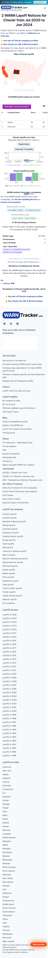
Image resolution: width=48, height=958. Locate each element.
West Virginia (8, 941)
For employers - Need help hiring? (18, 442)
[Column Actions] (24, 113)
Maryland (7, 841)
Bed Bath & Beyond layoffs (14, 521)
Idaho (5, 815)
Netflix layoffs (9, 573)
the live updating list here (26, 199)
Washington (8, 934)
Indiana (6, 822)
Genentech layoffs (11, 532)
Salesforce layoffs (11, 581)
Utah (5, 923)
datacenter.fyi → (40, 2)
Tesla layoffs (8, 584)
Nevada (6, 886)
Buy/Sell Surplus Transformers (16, 502)
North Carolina (9, 867)
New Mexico (8, 882)
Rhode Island (8, 904)
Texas (5, 919)
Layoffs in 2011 (9, 670)
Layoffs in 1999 (9, 715)
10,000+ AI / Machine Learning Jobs (18, 476)
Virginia (6, 926)
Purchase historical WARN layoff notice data (22, 364)
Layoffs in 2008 (10, 681)
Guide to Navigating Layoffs (15, 421)
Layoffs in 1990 (9, 748)
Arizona (6, 782)
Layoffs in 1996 (9, 726)
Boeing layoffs (9, 525)
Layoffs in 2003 (10, 700)
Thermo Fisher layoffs (12, 588)
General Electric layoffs (13, 536)
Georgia (6, 804)
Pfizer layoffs (8, 577)
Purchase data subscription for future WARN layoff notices (22, 369)
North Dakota (9, 871)
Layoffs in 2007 (9, 685)
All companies (9, 603)
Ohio (5, 889)
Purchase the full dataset (16, 107)
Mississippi (7, 860)
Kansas (6, 826)
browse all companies (11, 202)
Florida (6, 800)
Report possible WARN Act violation (18, 465)
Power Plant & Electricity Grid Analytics (20, 491)
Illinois (5, 819)
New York (7, 771)
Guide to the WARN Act (13, 425)
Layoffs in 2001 (9, 707)
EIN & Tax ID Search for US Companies (20, 488)
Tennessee (7, 915)
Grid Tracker (8, 495)
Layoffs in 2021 (9, 633)
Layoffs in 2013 (9, 663)
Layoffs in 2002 (10, 703)
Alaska (5, 774)
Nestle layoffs (9, 570)
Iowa (5, 811)
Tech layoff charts (11, 412)
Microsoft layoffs (10, 566)
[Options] (44, 8)
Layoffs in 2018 (9, 644)
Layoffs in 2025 (10, 618)
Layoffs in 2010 (9, 674)
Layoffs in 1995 (9, 729)
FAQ (4, 450)
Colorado (5, 36)
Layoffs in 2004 (10, 696)
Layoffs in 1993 (9, 737)
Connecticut (8, 789)
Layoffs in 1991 (9, 744)
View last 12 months (24, 149)
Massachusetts (9, 837)
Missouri (6, 856)
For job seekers (9, 446)
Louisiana (7, 834)
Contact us (7, 461)
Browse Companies (11, 454)
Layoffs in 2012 (9, 666)
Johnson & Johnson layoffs (14, 551)
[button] (39, 944)
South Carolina (9, 908)
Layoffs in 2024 (10, 622)
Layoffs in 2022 (10, 629)
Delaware (7, 796)
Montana (6, 863)
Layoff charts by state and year (17, 391)
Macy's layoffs (9, 555)
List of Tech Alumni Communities (17, 429)
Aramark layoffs (10, 518)
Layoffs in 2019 (9, 640)
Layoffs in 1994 (9, 733)
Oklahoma (7, 893)
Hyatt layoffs (8, 544)
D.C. (4, 793)
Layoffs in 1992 (9, 741)
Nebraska (7, 874)
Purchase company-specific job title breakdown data (24, 375)
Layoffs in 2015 (9, 655)
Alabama (6, 778)
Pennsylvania (8, 900)
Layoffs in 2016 (9, 651)
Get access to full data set (14, 360)
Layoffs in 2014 (9, 659)
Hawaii (6, 808)
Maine (5, 845)
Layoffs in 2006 (10, 689)
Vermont (6, 930)
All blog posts (9, 433)
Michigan (6, 848)
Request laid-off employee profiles (18, 381)
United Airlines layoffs (12, 596)
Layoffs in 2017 (9, 648)
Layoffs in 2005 (10, 692)
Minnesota (7, 852)
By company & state (11, 400)
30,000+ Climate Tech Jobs (15, 472)
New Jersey (8, 878)
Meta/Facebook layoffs (13, 562)
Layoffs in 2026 (10, 614)
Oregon (6, 897)
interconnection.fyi (10, 947)
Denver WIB (8, 283)
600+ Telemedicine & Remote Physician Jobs (22, 480)
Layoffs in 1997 (9, 722)
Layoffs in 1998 (9, 718)
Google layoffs (9, 540)
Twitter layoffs (9, 592)
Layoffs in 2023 (10, 626)
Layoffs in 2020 (10, 637)
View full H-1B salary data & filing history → (24, 262)
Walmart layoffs (10, 599)
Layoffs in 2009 (10, 677)
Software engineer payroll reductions (19, 408)
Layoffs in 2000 (10, 711)
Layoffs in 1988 (9, 755)
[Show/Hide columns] (44, 106)
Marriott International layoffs (15, 558)
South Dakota (9, 911)
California (31, 33)
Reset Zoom (24, 144)
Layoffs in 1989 (9, 752)
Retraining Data (9, 457)
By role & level (9, 404)
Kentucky (7, 830)
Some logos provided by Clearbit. (15, 952)
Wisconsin (7, 937)
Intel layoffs (8, 547)
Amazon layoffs (9, 514)
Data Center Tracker (12, 499)
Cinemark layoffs (10, 529)
